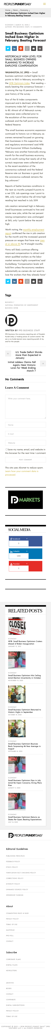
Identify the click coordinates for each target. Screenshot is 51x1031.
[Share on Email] (33, 48)
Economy (24, 10)
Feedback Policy (13, 861)
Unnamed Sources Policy (17, 889)
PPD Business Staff (29, 330)
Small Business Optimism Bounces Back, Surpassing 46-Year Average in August (24, 746)
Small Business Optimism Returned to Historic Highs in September (24, 710)
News (15, 10)
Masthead (10, 930)
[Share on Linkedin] (14, 48)
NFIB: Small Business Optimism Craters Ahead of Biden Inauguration (25, 642)
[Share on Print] (40, 48)
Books (9, 988)
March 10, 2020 (22, 25)
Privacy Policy (12, 919)
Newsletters (11, 971)
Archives (10, 983)
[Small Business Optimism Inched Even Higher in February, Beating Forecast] (13, 320)
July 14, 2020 (13, 822)
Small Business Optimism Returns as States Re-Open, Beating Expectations (24, 818)
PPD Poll (9, 936)
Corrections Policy (14, 878)
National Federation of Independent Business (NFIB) (21, 306)
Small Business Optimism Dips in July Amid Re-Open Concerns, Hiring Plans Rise (25, 782)
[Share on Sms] (27, 48)
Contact (9, 941)
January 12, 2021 (14, 646)
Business (9, 302)
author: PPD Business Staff (17, 27)
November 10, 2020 (15, 680)
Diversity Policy (13, 884)
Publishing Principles (15, 856)
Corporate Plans (13, 959)
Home (7, 10)
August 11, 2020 (14, 788)
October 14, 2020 (15, 715)
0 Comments (36, 27)
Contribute (11, 1000)
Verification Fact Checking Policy (21, 873)
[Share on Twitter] (8, 48)
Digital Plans (11, 965)
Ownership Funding (14, 895)
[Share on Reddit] (20, 48)
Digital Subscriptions (15, 1005)
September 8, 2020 (15, 751)
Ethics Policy (12, 867)
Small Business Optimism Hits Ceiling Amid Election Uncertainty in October (24, 676)
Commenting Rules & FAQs (17, 913)
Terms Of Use (11, 924)
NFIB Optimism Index (19, 83)
